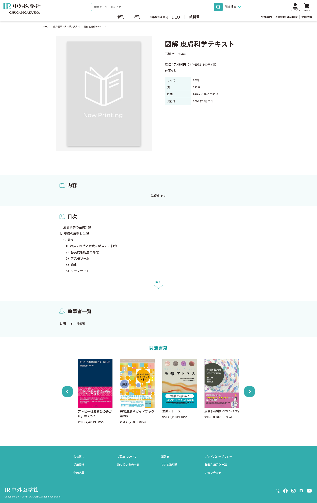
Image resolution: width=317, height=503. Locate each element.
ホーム (46, 26)
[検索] (218, 7)
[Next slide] (249, 391)
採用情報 (306, 17)
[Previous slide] (67, 391)
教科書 (194, 17)
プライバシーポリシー (218, 456)
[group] (95, 391)
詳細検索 (230, 7)
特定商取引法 (169, 464)
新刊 (120, 17)
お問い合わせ (213, 473)
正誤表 (165, 456)
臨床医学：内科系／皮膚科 (66, 26)
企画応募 (78, 473)
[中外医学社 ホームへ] (22, 11)
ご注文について (126, 456)
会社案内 (266, 17)
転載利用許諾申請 (287, 17)
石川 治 (169, 54)
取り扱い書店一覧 (128, 464)
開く (158, 282)
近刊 (137, 17)
